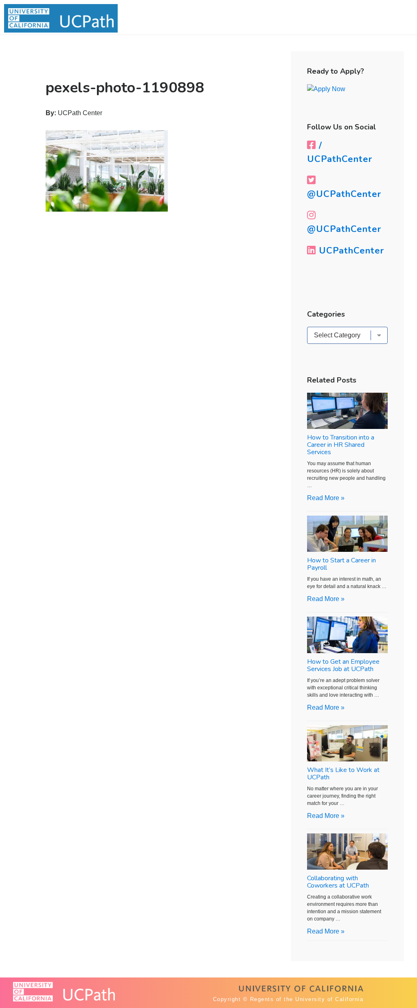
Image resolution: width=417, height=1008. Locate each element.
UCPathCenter (350, 251)
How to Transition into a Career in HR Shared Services (340, 445)
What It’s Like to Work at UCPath (343, 773)
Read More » (326, 497)
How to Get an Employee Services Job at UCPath (343, 665)
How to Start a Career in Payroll (341, 564)
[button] (391, 19)
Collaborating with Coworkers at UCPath (338, 882)
